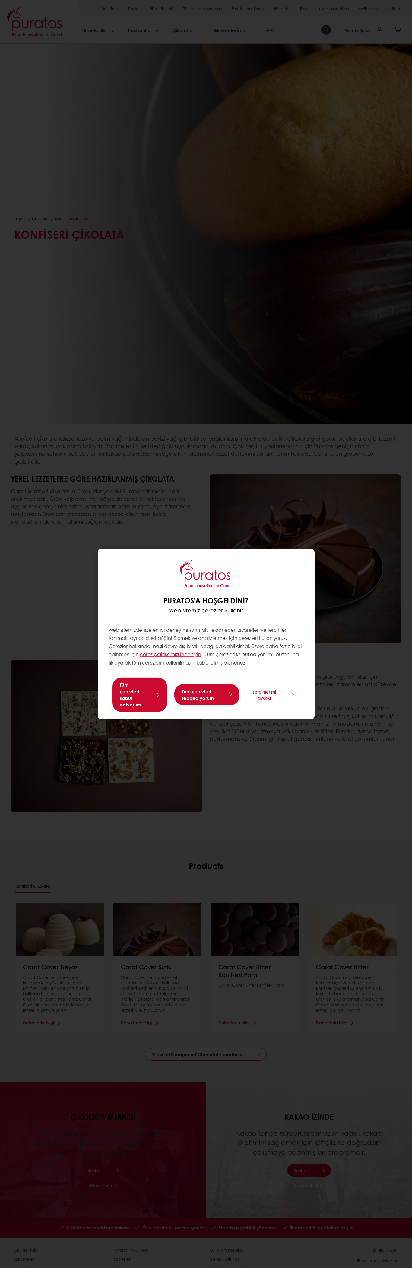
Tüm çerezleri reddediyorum (198, 694)
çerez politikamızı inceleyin (170, 654)
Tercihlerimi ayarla (264, 695)
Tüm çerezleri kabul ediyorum (130, 694)
